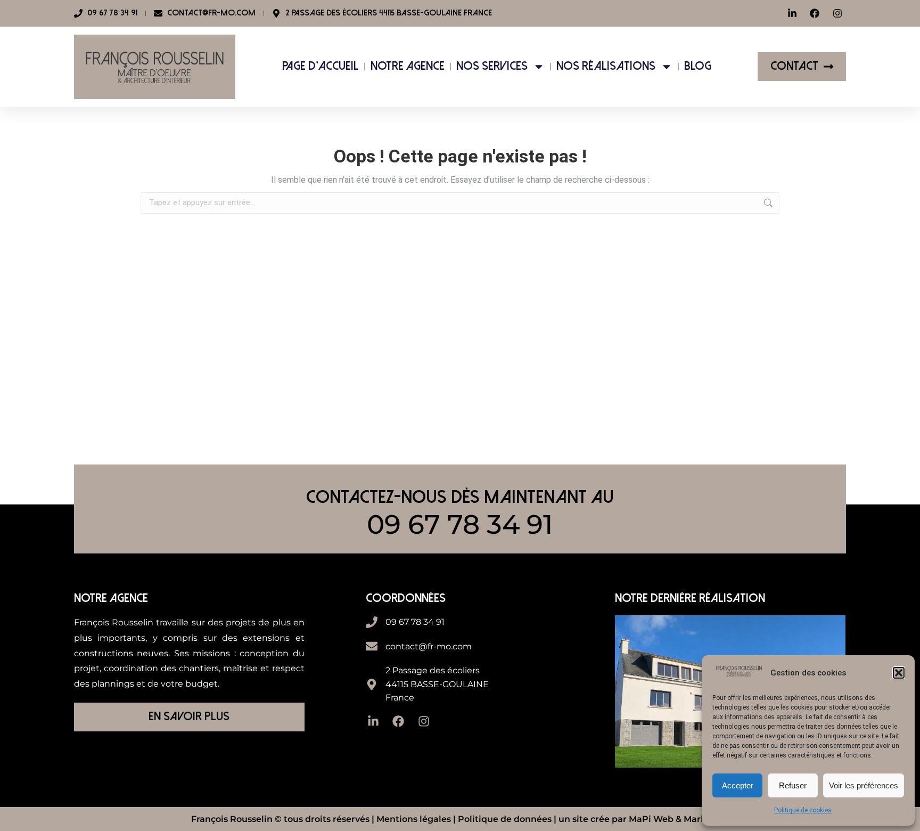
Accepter (737, 785)
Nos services (492, 66)
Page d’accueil (320, 66)
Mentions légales (413, 819)
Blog (697, 66)
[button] (898, 672)
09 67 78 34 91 (460, 524)
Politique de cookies (803, 810)
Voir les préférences (863, 785)
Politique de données (505, 819)
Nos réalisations (605, 66)
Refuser (793, 785)
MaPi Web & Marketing (679, 819)
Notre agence (408, 66)
